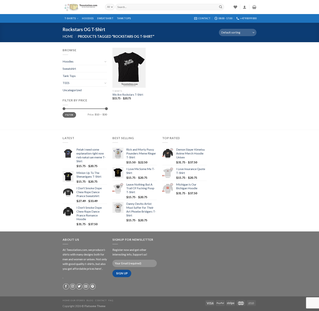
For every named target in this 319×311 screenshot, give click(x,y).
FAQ (110, 300)
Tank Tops (124, 18)
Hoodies (88, 18)
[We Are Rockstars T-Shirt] (129, 68)
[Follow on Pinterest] (93, 286)
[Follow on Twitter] (79, 286)
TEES (66, 83)
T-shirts (70, 18)
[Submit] (220, 7)
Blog (90, 300)
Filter (69, 114)
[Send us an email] (86, 286)
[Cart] (254, 7)
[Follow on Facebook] (66, 286)
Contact (101, 300)
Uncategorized (72, 90)
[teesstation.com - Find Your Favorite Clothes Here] (81, 7)
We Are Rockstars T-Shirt (127, 94)
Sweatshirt (105, 18)
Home (68, 36)
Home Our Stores (74, 300)
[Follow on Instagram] (73, 286)
